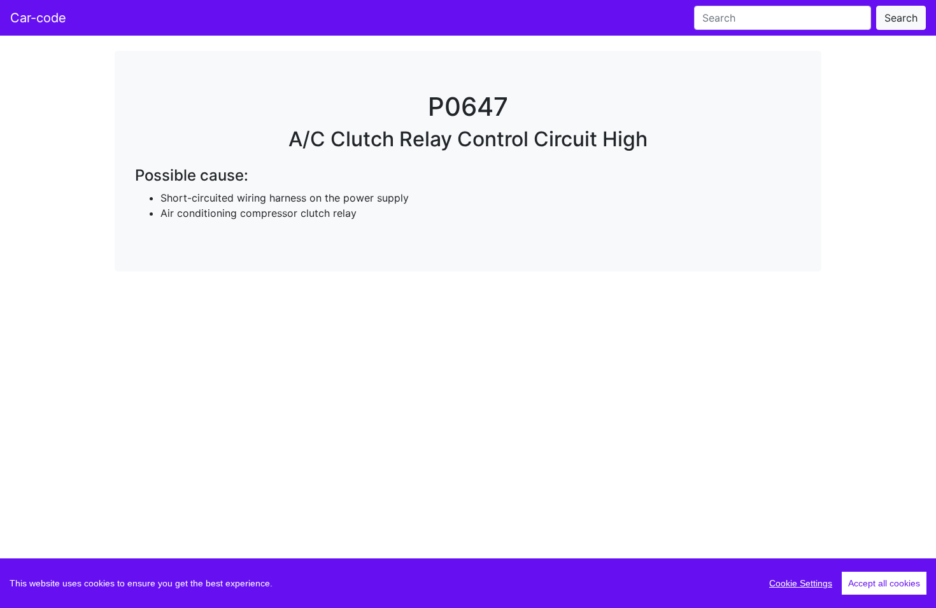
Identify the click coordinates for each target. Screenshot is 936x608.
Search (901, 17)
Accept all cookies (884, 583)
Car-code (38, 17)
